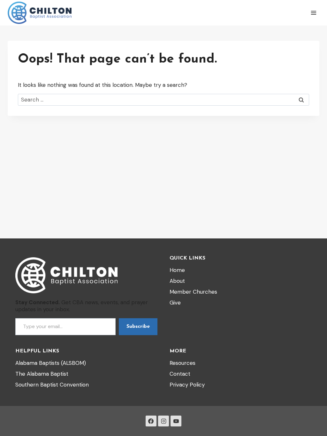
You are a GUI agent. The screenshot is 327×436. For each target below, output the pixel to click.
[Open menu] (313, 13)
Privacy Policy (187, 384)
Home (177, 270)
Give (175, 302)
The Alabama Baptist (41, 373)
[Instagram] (163, 421)
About (177, 280)
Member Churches (193, 291)
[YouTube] (176, 421)
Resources (182, 362)
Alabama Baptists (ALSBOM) (50, 362)
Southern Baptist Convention (52, 384)
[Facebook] (151, 421)
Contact (180, 373)
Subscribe (138, 326)
